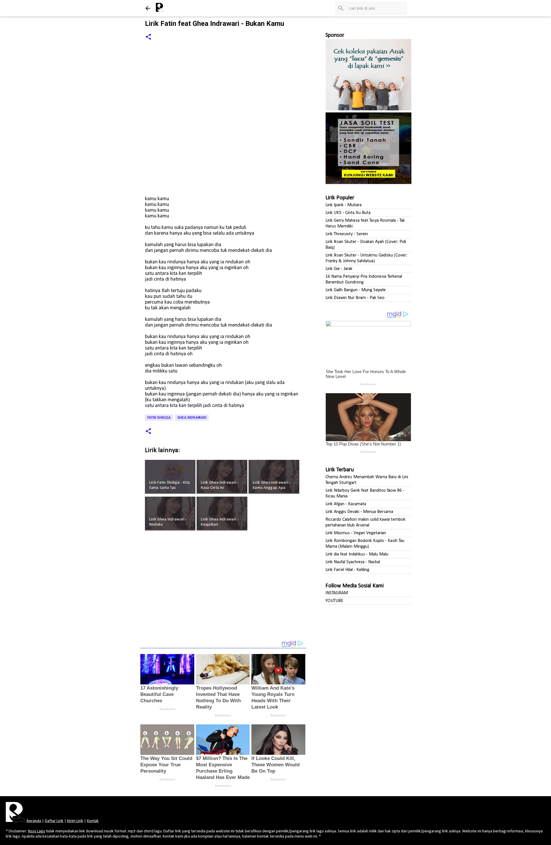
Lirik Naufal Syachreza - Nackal (352, 562)
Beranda (34, 821)
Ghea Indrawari (191, 418)
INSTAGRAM (336, 593)
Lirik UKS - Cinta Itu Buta (347, 213)
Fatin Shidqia (159, 418)
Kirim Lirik (75, 821)
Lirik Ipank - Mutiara (343, 205)
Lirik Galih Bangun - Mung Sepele (355, 290)
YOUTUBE (334, 601)
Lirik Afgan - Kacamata (345, 504)
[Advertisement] (223, 589)
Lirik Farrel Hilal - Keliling (347, 570)
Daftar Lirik (54, 821)
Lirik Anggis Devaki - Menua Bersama (359, 512)
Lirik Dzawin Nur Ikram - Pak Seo (355, 298)
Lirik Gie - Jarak (338, 269)
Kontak (93, 821)
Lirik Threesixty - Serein (346, 234)
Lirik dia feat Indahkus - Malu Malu (356, 554)
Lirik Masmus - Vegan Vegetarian (355, 533)
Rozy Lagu (36, 831)
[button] (148, 37)
